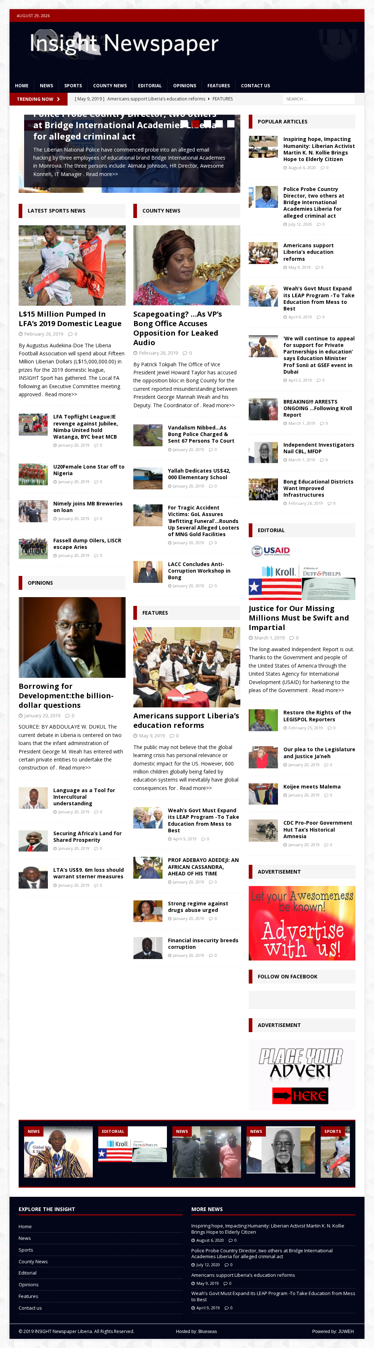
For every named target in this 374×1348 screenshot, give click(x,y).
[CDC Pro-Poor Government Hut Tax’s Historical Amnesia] (263, 830)
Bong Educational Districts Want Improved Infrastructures (318, 488)
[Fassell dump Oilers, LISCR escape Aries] (33, 546)
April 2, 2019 (300, 380)
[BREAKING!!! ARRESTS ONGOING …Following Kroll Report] (263, 409)
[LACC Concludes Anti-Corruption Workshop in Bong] (148, 570)
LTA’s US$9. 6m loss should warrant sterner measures (88, 871)
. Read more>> (100, 174)
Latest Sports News (56, 208)
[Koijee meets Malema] (263, 794)
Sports (73, 86)
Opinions (184, 86)
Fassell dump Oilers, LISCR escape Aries (87, 542)
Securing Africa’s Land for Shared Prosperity (87, 834)
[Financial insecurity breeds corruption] (148, 946)
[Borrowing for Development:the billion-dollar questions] (72, 635)
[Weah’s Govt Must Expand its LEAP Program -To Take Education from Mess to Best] (148, 816)
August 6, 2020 (302, 167)
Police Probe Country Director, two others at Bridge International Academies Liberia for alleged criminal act (125, 124)
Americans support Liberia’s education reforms (186, 718)
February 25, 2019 (306, 727)
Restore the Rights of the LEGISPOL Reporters (317, 715)
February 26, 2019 (43, 332)
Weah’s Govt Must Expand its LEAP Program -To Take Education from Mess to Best (203, 818)
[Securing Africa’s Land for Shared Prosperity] (33, 839)
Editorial (150, 86)
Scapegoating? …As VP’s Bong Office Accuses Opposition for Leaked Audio (177, 326)
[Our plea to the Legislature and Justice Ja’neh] (263, 757)
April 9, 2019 (184, 837)
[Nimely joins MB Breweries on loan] (33, 509)
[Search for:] (318, 98)
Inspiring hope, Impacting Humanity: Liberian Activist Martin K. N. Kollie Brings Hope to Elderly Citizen (319, 149)
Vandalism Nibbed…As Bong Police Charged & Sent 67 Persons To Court (201, 432)
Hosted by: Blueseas (196, 1331)
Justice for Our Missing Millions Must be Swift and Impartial (299, 617)
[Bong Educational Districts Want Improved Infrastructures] (263, 489)
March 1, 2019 (302, 423)
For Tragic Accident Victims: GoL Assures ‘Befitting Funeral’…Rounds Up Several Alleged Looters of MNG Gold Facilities (203, 519)
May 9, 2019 (152, 733)
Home (21, 86)
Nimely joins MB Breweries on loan (88, 505)
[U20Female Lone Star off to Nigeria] (33, 473)
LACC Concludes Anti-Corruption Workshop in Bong (199, 568)
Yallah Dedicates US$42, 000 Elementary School (199, 472)
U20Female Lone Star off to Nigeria (89, 468)
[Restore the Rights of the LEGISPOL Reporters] (263, 720)
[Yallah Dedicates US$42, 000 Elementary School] (148, 477)
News (46, 86)
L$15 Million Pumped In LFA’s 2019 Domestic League (70, 317)
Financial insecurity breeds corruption (203, 941)
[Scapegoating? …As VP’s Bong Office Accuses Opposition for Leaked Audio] (186, 263)
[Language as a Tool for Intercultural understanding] (33, 796)
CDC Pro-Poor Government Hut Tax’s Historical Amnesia (317, 829)
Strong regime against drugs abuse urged (198, 904)
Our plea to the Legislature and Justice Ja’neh (319, 752)
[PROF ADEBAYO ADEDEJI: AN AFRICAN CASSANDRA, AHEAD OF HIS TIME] (148, 866)
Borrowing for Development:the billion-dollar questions (66, 693)
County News (110, 86)
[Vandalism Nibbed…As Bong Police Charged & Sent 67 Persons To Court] (148, 433)
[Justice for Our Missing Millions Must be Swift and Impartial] (302, 572)
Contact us (255, 86)
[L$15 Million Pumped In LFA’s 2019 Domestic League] (72, 263)
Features (218, 86)
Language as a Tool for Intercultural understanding (84, 795)
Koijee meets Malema (312, 786)
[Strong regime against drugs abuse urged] (148, 909)
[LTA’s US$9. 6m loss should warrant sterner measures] (33, 875)
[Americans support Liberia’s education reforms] (186, 665)
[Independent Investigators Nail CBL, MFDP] (263, 452)
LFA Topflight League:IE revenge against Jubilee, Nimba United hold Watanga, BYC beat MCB (85, 424)
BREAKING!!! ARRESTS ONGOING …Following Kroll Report (317, 408)
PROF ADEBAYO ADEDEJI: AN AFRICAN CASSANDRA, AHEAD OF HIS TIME (203, 865)
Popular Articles (283, 121)
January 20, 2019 (73, 443)
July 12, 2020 (300, 224)
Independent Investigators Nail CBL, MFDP (318, 448)
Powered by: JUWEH (333, 1331)
